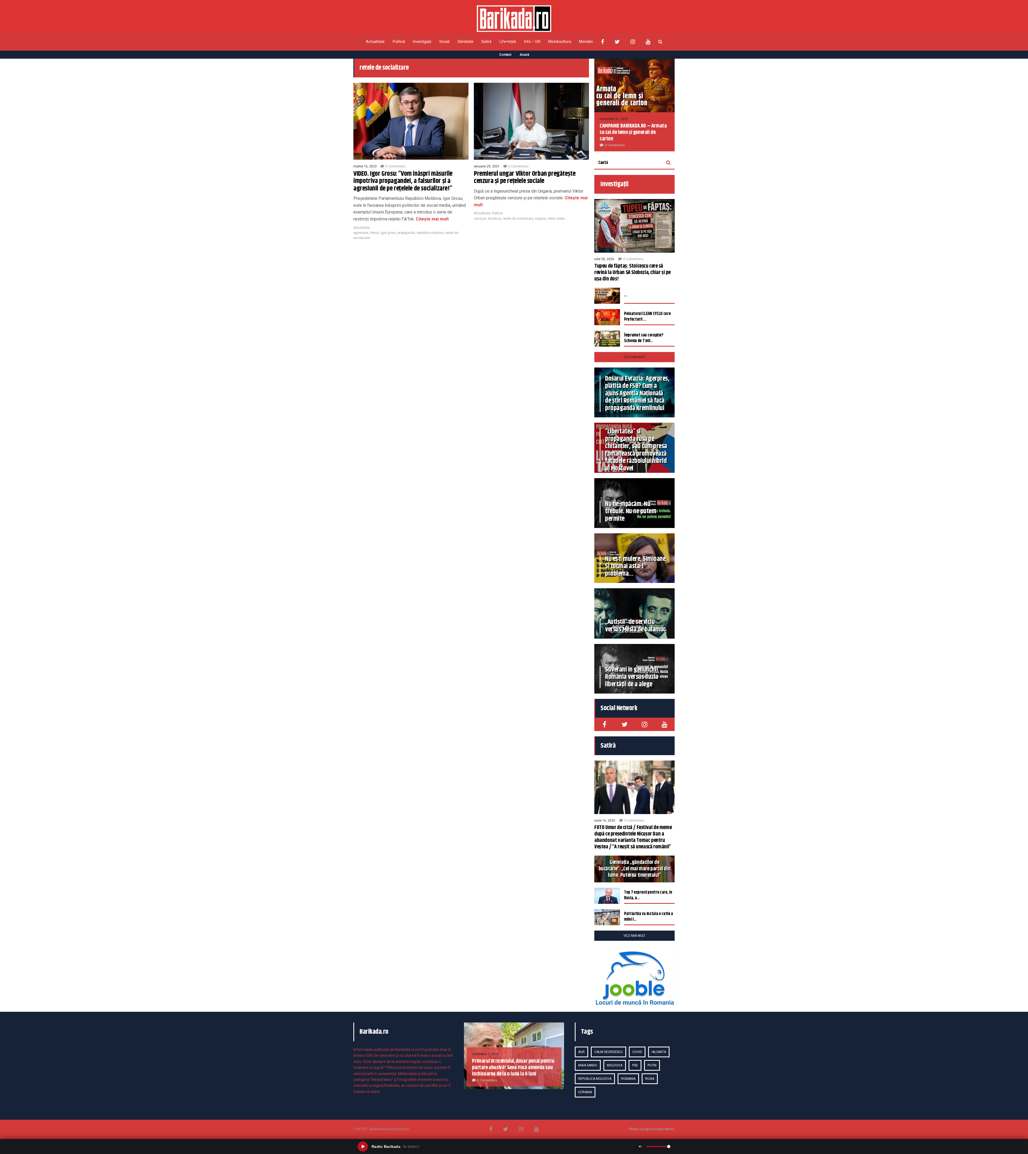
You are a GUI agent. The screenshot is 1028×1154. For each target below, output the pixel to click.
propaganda (406, 233)
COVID (637, 1052)
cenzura (480, 218)
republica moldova (430, 233)
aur (581, 1052)
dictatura (494, 218)
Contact (505, 55)
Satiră (486, 41)
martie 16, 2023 (365, 166)
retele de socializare (518, 218)
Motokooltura (559, 41)
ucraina (585, 1092)
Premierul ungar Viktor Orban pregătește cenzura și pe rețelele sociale (524, 177)
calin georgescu (608, 1052)
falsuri (374, 233)
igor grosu (388, 233)
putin (652, 1065)
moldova (614, 1065)
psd (635, 1065)
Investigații (422, 41)
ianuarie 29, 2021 (487, 166)
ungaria (540, 218)
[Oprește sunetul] (640, 1146)
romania (628, 1079)
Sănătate (465, 41)
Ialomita (659, 1052)
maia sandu (587, 1065)
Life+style (508, 41)
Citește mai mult (432, 219)
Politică (399, 41)
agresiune (360, 233)
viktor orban (556, 218)
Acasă (524, 55)
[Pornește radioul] (363, 1146)
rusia (649, 1079)
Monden (586, 41)
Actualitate (375, 41)
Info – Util (532, 41)
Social (444, 41)
